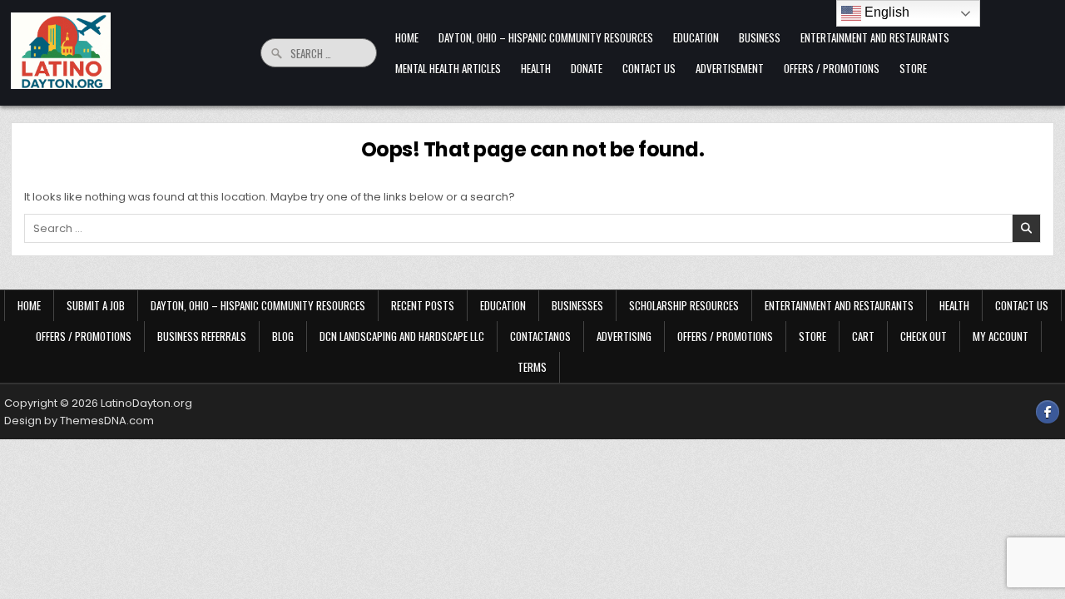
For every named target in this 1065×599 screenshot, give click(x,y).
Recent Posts (422, 305)
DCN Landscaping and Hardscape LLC (402, 336)
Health (536, 68)
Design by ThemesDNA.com (79, 420)
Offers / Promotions (831, 68)
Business (759, 37)
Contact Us (649, 68)
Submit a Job (96, 305)
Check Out (923, 336)
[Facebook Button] (1047, 411)
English (885, 12)
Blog (283, 336)
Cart (863, 336)
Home (407, 37)
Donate (586, 68)
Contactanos (540, 336)
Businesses (577, 305)
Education (696, 37)
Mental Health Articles (448, 68)
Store (913, 68)
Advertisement (730, 68)
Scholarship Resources (684, 305)
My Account (1000, 336)
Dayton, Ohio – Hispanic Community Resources (545, 37)
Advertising (624, 336)
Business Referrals (201, 336)
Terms (532, 367)
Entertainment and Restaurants (874, 37)
